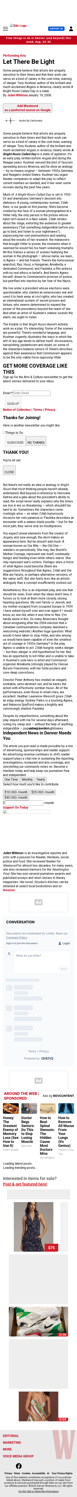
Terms (37, 410)
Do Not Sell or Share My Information (39, 1491)
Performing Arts (14, 55)
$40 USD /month (16, 797)
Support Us (56, 28)
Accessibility (38, 1473)
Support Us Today (15, 807)
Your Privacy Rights (62, 1473)
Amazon (9, 890)
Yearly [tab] (41, 779)
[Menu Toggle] (5, 28)
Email (8, 393)
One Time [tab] (11, 779)
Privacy (50, 410)
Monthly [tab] (27, 779)
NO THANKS (36, 443)
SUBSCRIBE (15, 443)
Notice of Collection (17, 410)
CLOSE (9, 472)
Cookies (26, 1473)
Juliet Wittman (17, 95)
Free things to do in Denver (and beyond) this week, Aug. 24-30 (38, 40)
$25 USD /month (42, 792)
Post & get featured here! (25, 1184)
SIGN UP (13, 404)
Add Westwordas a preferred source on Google (28, 108)
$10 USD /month (16, 792)
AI (48, 1473)
